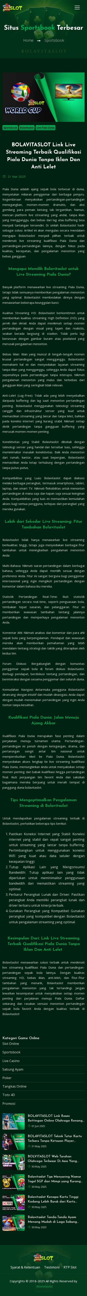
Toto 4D (8, 1095)
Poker (7, 1078)
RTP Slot (70, 1267)
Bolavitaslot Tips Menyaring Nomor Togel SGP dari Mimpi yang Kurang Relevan (54, 1181)
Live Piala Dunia (45, 127)
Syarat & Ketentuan (25, 1267)
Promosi (8, 1103)
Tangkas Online (14, 1086)
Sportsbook (10, 127)
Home (28, 40)
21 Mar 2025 (16, 176)
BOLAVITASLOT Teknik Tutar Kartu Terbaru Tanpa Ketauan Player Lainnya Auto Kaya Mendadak (55, 1141)
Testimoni (51, 1267)
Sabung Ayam (12, 1069)
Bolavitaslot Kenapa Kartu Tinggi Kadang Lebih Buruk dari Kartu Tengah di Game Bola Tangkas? (53, 1202)
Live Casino (11, 1061)
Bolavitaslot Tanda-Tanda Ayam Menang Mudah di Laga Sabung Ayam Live (52, 1222)
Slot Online (10, 1043)
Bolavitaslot (27, 127)
